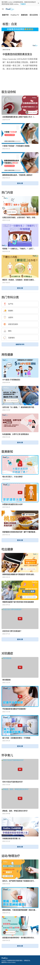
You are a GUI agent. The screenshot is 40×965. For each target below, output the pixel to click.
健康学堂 (5, 15)
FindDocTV (15, 15)
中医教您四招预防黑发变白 (17, 54)
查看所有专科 (20, 344)
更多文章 (20, 183)
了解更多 (23, 4)
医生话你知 (34, 15)
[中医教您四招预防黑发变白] (20, 37)
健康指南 (24, 15)
